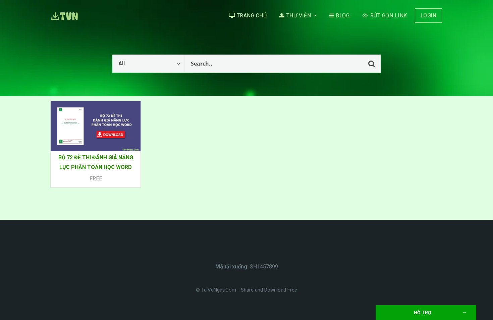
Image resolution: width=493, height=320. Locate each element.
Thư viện (298, 15)
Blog (342, 15)
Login (428, 15)
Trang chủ (252, 15)
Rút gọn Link (388, 15)
